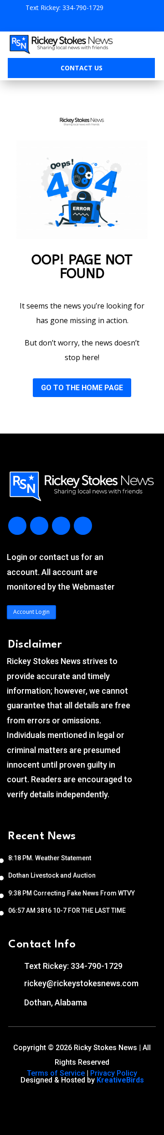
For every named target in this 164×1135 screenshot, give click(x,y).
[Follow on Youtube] (83, 526)
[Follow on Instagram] (39, 526)
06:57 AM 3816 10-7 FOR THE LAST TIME (67, 910)
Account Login (31, 612)
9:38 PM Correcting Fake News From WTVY (71, 893)
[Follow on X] (61, 526)
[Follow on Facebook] (17, 526)
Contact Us (81, 67)
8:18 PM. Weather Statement (49, 858)
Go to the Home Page (82, 387)
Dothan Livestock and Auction (52, 875)
